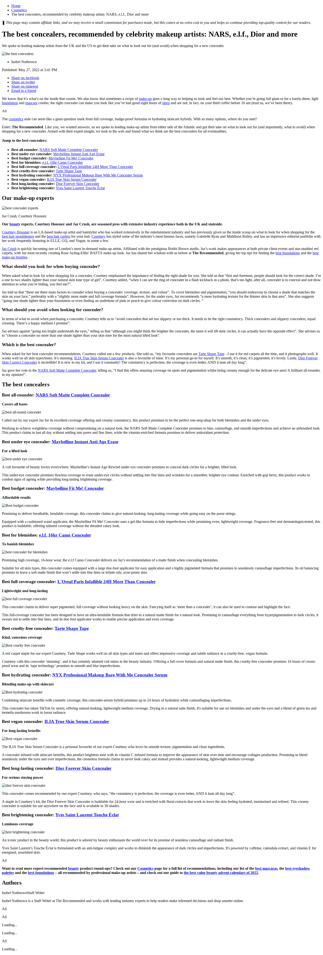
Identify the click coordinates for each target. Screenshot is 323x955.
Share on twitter (23, 82)
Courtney (98, 236)
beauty (14, 224)
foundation (10, 103)
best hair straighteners (18, 236)
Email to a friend (23, 91)
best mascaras (266, 868)
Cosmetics (19, 10)
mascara (31, 103)
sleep (166, 103)
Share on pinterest (24, 86)
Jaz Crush (9, 249)
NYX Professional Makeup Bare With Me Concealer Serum (98, 175)
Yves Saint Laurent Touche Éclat (80, 188)
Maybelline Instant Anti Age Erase (79, 154)
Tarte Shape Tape (69, 171)
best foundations (287, 253)
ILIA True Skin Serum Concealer (71, 179)
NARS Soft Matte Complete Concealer (68, 150)
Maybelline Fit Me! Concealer (70, 158)
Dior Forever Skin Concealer (77, 184)
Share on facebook (25, 78)
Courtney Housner (16, 232)
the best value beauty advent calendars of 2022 (221, 873)
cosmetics (16, 119)
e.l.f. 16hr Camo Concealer (62, 162)
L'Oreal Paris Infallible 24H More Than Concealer (95, 167)
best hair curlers (58, 236)
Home (16, 6)
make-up (145, 99)
